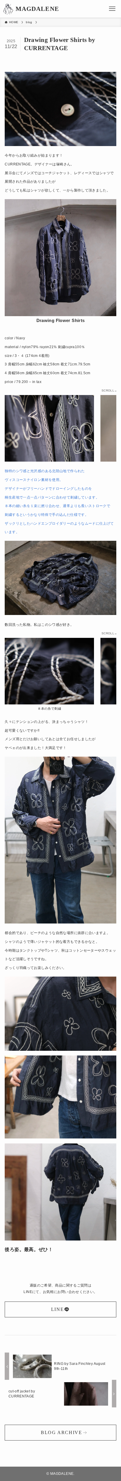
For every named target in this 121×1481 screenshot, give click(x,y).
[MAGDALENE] (8, 9)
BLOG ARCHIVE (61, 1432)
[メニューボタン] (112, 9)
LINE (57, 1309)
